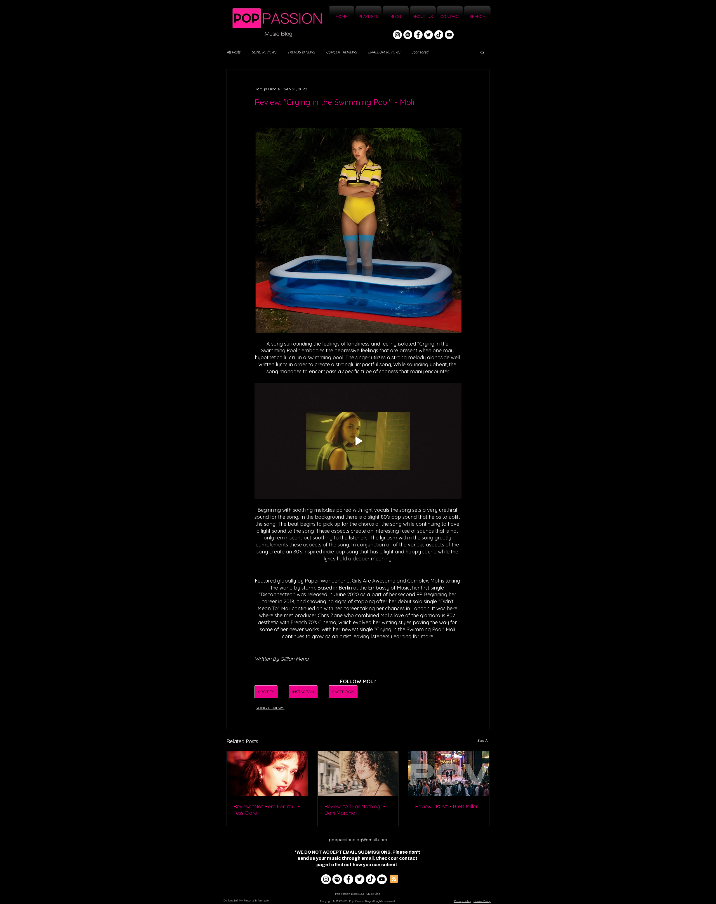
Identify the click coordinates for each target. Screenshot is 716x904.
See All (483, 740)
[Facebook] (418, 34)
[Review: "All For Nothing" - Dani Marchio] (358, 773)
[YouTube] (449, 34)
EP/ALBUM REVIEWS (384, 52)
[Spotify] (407, 34)
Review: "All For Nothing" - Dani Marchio (354, 809)
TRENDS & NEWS (301, 52)
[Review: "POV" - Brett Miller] (448, 773)
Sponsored (419, 52)
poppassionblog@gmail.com (358, 839)
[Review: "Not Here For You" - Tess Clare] (267, 773)
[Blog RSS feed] (394, 879)
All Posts (234, 52)
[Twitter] (428, 34)
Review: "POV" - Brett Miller (446, 806)
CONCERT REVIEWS (341, 52)
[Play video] (358, 441)
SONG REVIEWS (264, 52)
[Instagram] (397, 34)
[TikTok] (438, 34)
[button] (482, 52)
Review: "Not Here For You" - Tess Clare (267, 809)
